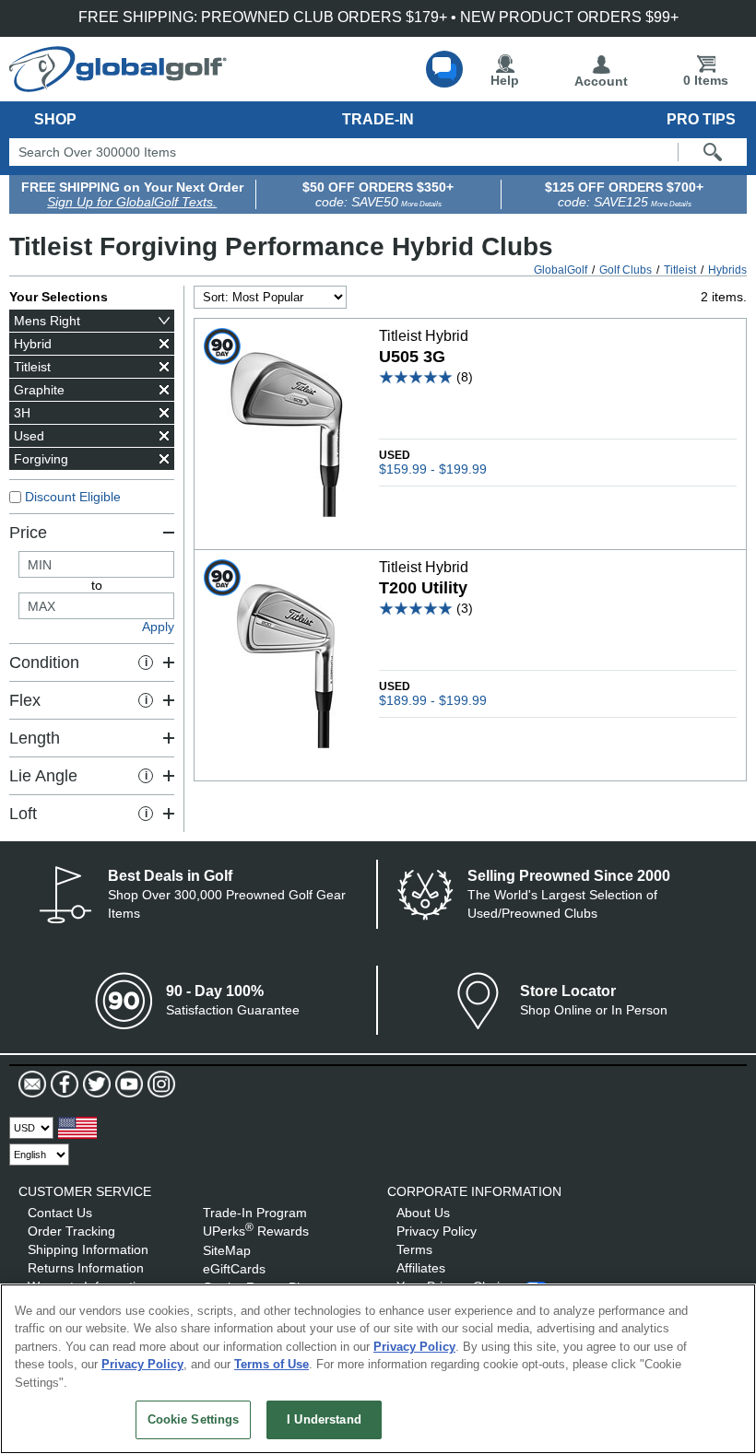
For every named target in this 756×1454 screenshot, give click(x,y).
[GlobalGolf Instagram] (159, 1084)
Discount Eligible (73, 496)
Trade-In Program (255, 1212)
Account (601, 81)
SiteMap (227, 1250)
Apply (158, 626)
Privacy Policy (436, 1231)
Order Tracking (71, 1231)
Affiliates (420, 1268)
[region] (378, 1369)
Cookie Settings (194, 1419)
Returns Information (86, 1268)
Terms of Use (271, 1364)
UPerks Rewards (256, 1231)
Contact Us (60, 1212)
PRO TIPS (701, 119)
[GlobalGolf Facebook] (62, 1084)
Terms (414, 1249)
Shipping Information (88, 1249)
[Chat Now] (444, 69)
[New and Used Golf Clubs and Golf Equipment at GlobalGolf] (118, 84)
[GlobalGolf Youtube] (127, 1084)
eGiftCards (234, 1268)
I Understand (324, 1419)
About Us (423, 1212)
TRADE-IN (378, 119)
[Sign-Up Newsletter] (32, 1084)
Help (504, 80)
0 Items (705, 80)
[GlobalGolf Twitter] (94, 1084)
